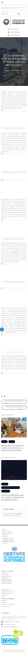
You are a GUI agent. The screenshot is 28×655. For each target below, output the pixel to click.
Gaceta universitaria (15, 35)
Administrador (5, 457)
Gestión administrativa (7, 538)
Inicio (4, 529)
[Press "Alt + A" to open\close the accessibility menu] (2, 329)
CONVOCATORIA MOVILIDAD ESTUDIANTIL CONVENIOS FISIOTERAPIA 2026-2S (12, 497)
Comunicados (6, 491)
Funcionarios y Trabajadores (8, 604)
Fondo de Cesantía (5, 606)
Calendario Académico (9, 8)
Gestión (4, 441)
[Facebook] (1, 11)
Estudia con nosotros (7, 531)
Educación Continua (7, 533)
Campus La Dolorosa (6, 576)
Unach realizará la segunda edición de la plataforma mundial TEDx (14, 402)
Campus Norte (4, 574)
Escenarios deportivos (6, 581)
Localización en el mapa (9, 624)
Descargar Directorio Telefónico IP (9, 626)
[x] (3, 11)
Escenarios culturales (6, 583)
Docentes (3, 602)
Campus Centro (5, 573)
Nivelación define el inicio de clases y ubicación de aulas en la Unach (14, 407)
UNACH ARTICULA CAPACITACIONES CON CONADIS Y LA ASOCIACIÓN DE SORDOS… (12, 448)
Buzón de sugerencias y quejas (11, 621)
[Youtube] (7, 11)
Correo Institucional (10, 7)
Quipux (2, 7)
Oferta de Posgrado (15, 32)
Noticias (14, 50)
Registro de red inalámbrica (8, 591)
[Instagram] (5, 11)
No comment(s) (20, 70)
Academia (4, 536)
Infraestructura (6, 580)
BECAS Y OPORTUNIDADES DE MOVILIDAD (10, 487)
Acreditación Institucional (8, 539)
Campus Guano (5, 578)
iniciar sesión (18, 513)
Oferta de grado (14, 29)
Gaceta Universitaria (8, 599)
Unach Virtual (19, 7)
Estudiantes (4, 600)
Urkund (3, 596)
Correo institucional (6, 593)
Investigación (5, 534)
